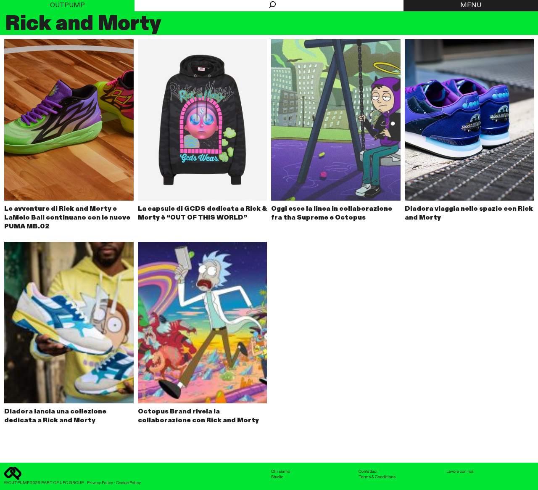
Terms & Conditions (377, 477)
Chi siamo (280, 471)
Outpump (67, 5)
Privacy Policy (100, 483)
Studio (277, 477)
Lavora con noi (459, 471)
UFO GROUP (72, 483)
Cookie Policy (128, 483)
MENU (470, 5)
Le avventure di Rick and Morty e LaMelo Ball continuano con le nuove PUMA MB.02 (67, 218)
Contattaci (368, 471)
